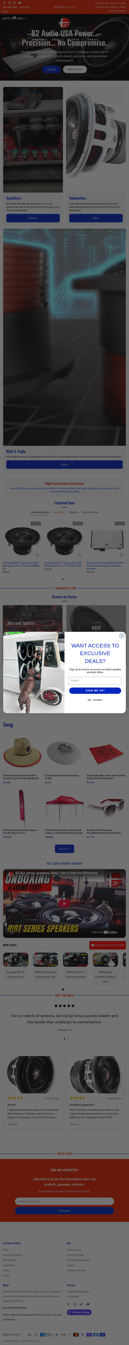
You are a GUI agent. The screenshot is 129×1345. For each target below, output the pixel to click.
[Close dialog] (122, 635)
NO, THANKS (95, 700)
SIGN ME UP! (95, 690)
